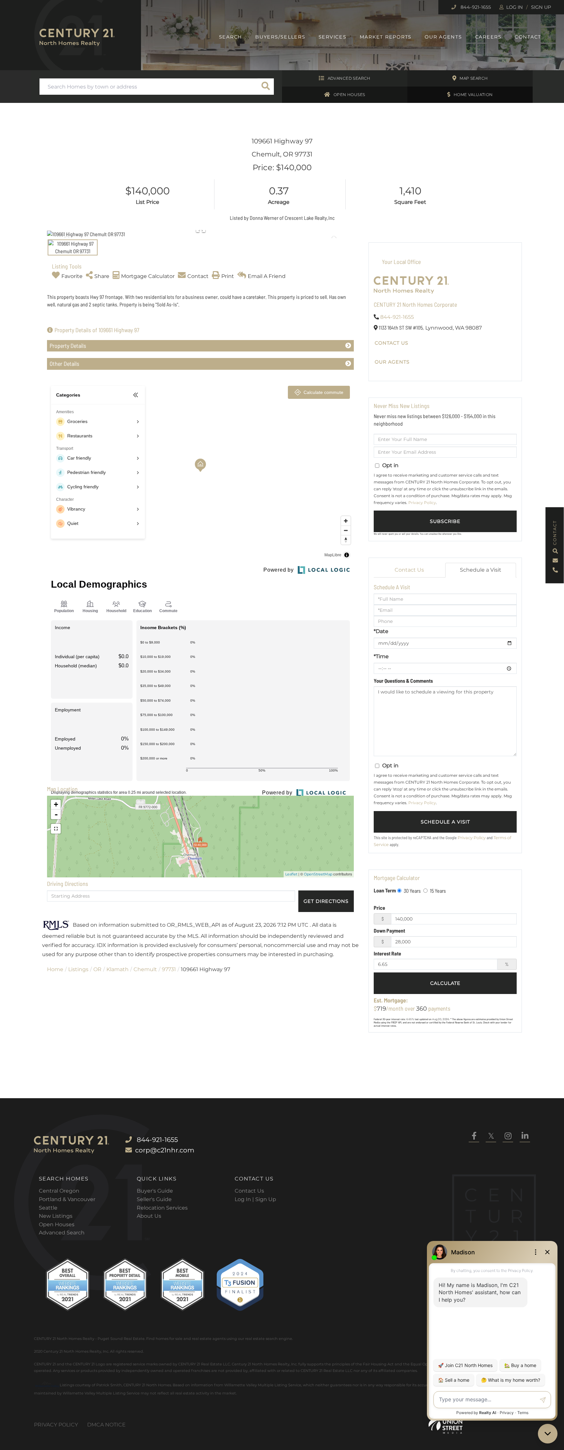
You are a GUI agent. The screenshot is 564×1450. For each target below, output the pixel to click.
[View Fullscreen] (56, 829)
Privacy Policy (422, 502)
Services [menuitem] (333, 37)
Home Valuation (473, 94)
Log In (514, 7)
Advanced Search (349, 78)
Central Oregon (59, 1191)
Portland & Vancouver (67, 1199)
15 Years (437, 891)
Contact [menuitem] (528, 37)
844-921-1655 (475, 7)
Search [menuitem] (231, 37)
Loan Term (385, 890)
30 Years (412, 891)
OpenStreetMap (318, 874)
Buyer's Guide (155, 1191)
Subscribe (445, 521)
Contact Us (391, 343)
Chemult (145, 969)
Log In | (245, 1199)
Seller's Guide (154, 1199)
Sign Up (541, 7)
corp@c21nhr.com (164, 1150)
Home (55, 969)
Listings (78, 969)
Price (379, 907)
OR (97, 969)
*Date (381, 631)
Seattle (48, 1208)
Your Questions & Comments (403, 680)
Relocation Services (162, 1208)
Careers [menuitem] (488, 37)
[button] (266, 86)
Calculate (445, 983)
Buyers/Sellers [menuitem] (280, 37)
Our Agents (392, 362)
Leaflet (291, 874)
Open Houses (349, 94)
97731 (169, 969)
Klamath (117, 969)
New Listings (55, 1216)
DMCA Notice (106, 1425)
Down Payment (389, 930)
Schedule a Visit (480, 570)
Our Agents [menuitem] (443, 37)
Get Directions (326, 901)
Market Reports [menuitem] (386, 37)
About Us (149, 1216)
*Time (381, 656)
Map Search (474, 78)
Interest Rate (387, 953)
